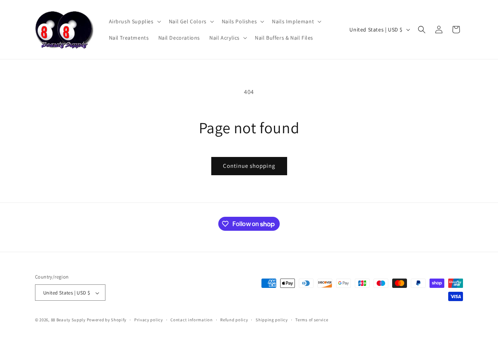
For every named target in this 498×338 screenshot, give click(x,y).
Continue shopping (249, 165)
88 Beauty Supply (68, 320)
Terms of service (311, 319)
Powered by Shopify (107, 320)
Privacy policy (148, 319)
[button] (134, 21)
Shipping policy (272, 319)
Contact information (191, 319)
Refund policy (234, 319)
